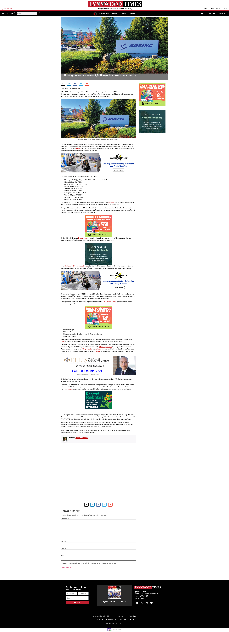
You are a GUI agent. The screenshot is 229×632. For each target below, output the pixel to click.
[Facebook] (202, 13)
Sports (225, 8)
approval (78, 148)
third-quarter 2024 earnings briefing (76, 266)
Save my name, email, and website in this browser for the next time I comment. (89, 557)
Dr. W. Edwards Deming (109, 302)
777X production (87, 349)
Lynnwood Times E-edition (101, 610)
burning (98, 351)
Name (63, 535)
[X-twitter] (206, 13)
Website (63, 549)
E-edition (205, 8)
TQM (62, 341)
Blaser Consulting (119, 617)
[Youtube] (214, 13)
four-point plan (82, 238)
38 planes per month (105, 347)
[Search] (38, 13)
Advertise (114, 13)
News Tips (132, 610)
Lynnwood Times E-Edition (114, 596)
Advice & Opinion (215, 8)
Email (63, 542)
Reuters (70, 389)
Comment (65, 512)
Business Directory (103, 13)
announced (111, 202)
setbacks (98, 349)
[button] (63, 84)
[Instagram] (210, 13)
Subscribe (132, 13)
